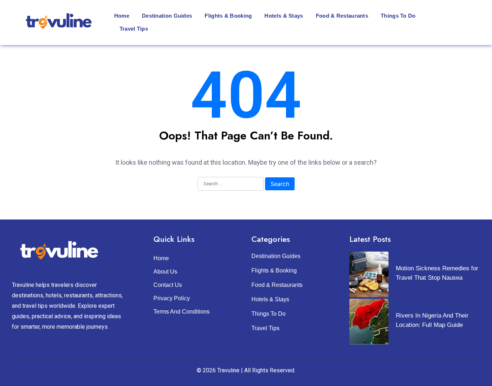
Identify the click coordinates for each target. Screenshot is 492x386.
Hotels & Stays (283, 16)
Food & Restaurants (342, 16)
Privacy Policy (171, 298)
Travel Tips (134, 29)
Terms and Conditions (181, 312)
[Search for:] (231, 184)
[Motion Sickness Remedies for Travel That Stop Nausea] (369, 274)
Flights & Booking (228, 16)
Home (121, 16)
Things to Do (398, 16)
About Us (165, 272)
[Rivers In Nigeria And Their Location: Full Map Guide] (369, 322)
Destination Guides (167, 16)
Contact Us (167, 285)
